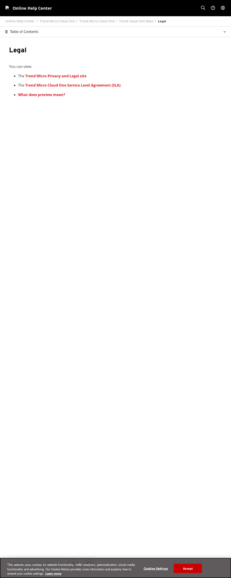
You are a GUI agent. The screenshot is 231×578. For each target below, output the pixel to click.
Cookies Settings (156, 568)
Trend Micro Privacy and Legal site (55, 75)
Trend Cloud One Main (136, 21)
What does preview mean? (41, 94)
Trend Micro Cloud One (57, 21)
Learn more (53, 573)
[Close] (224, 567)
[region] (115, 568)
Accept (188, 568)
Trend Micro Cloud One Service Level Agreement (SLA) (72, 85)
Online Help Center (20, 21)
